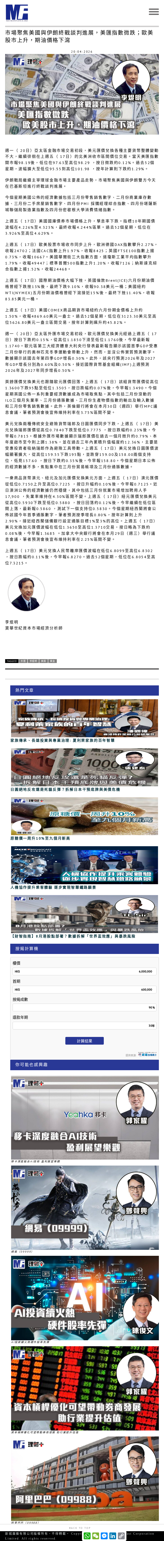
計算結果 (84, 1041)
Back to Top (80, 1527)
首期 (16, 981)
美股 (43, 661)
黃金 (52, 661)
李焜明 (33, 661)
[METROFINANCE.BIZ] (82, 13)
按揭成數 (20, 999)
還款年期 (20, 1017)
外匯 (23, 661)
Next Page (82, 643)
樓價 (16, 963)
